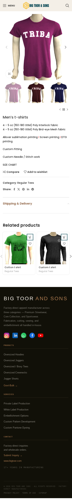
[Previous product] (60, 109)
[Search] (67, 5)
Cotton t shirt (13, 267)
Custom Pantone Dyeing (17, 427)
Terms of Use (29, 493)
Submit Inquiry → (13, 455)
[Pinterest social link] (23, 189)
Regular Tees (25, 183)
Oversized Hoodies (14, 354)
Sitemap (43, 493)
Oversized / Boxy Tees (16, 366)
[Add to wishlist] (30, 243)
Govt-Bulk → (11, 385)
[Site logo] (36, 5)
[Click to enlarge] (9, 74)
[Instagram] (7, 335)
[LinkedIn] (15, 335)
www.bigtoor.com (13, 460)
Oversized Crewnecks (15, 372)
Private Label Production (17, 403)
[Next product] (67, 109)
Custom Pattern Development (19, 421)
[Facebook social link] (14, 189)
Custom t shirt (47, 267)
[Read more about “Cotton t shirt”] (30, 237)
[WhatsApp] (24, 335)
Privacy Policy (11, 493)
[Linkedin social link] (28, 189)
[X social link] (18, 189)
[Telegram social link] (32, 189)
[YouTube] (41, 335)
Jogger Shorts (11, 378)
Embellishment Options (16, 415)
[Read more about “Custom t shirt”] (64, 237)
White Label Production (16, 409)
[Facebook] (32, 335)
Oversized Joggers (14, 360)
